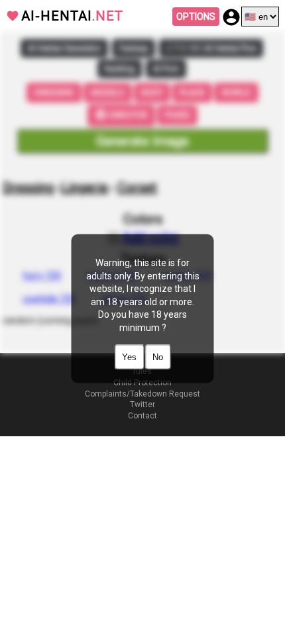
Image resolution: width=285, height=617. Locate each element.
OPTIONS (195, 16)
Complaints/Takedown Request (142, 394)
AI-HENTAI (72, 16)
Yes (129, 356)
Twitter (142, 404)
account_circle (231, 17)
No (157, 356)
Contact (142, 415)
